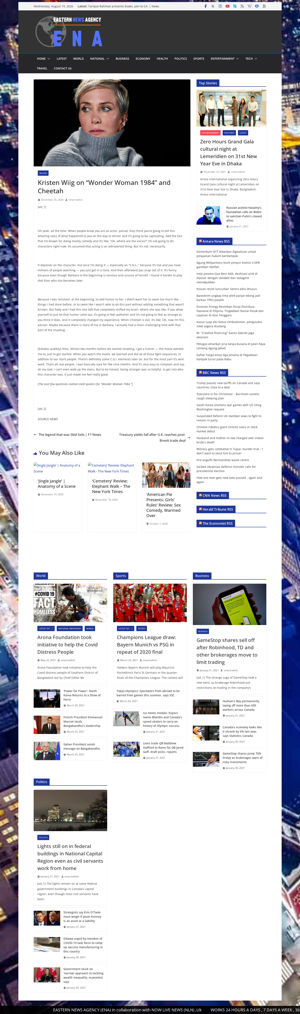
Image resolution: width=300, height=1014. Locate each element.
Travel (42, 68)
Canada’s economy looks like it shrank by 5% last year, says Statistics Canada (242, 731)
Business (122, 58)
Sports (198, 58)
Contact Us (63, 68)
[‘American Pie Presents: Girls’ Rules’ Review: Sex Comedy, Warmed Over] (166, 465)
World (78, 58)
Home (41, 58)
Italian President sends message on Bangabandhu (81, 746)
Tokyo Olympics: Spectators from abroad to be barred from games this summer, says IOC (148, 693)
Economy (143, 58)
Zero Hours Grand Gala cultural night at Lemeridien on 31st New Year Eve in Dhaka (228, 152)
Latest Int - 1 (46, 628)
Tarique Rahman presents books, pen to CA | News (123, 6)
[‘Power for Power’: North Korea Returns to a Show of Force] (47, 698)
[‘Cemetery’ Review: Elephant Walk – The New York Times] (112, 465)
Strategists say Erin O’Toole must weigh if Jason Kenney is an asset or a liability (82, 916)
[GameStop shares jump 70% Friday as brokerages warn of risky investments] (206, 761)
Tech (249, 58)
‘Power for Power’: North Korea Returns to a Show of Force (82, 695)
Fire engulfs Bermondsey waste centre (223, 460)
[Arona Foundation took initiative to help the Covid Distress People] (70, 603)
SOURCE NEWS (48, 419)
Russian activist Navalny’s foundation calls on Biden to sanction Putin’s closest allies (244, 214)
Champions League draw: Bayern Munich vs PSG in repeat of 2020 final (146, 644)
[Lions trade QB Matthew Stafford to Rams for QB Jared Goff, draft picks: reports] (126, 750)
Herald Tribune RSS (218, 509)
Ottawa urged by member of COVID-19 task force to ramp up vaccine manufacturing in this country (83, 945)
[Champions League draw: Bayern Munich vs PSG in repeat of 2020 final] (150, 603)
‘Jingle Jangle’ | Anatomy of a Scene (57, 483)
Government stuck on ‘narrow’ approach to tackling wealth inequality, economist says (83, 975)
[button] (48, 59)
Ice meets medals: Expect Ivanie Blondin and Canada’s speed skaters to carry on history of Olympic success (162, 719)
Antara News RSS (216, 241)
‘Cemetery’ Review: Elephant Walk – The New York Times (111, 486)
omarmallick (75, 199)
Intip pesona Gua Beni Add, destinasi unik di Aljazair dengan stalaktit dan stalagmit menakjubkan (227, 278)
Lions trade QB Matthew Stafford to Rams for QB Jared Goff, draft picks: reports (163, 747)
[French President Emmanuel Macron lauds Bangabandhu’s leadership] (47, 724)
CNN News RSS (215, 495)
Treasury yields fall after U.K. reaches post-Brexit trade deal (152, 437)
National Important (69, 628)
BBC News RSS (214, 372)
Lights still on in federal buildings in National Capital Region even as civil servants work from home (70, 857)
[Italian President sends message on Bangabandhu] (47, 749)
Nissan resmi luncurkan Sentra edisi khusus (227, 289)
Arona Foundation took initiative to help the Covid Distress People (67, 644)
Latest (62, 58)
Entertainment (222, 58)
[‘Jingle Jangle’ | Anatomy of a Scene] (58, 465)
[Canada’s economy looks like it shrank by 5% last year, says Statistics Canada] (206, 734)
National (97, 58)
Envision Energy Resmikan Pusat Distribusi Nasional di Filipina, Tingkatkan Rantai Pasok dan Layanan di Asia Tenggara (230, 311)
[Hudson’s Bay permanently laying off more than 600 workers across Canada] (206, 708)
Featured (229, 132)
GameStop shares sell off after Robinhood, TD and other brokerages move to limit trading (227, 651)
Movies (43, 173)
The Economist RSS (218, 523)
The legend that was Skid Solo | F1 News (70, 434)
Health (162, 58)
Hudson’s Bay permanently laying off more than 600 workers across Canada (241, 705)
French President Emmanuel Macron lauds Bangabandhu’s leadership (82, 721)
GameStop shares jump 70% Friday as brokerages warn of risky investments (242, 757)
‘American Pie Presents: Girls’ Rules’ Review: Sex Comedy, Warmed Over (163, 505)
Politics (180, 58)
